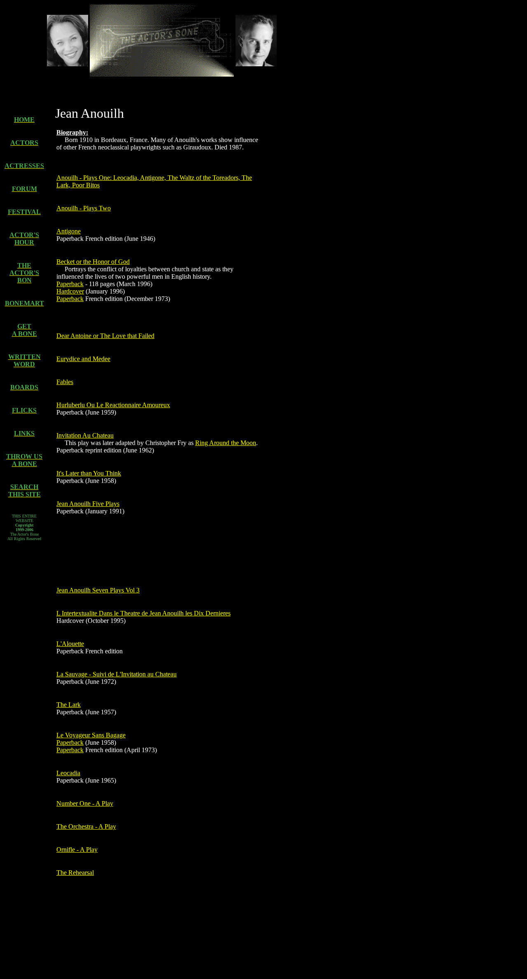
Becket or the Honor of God (93, 261)
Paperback (70, 283)
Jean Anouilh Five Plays (87, 503)
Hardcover (70, 291)
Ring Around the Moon (225, 442)
